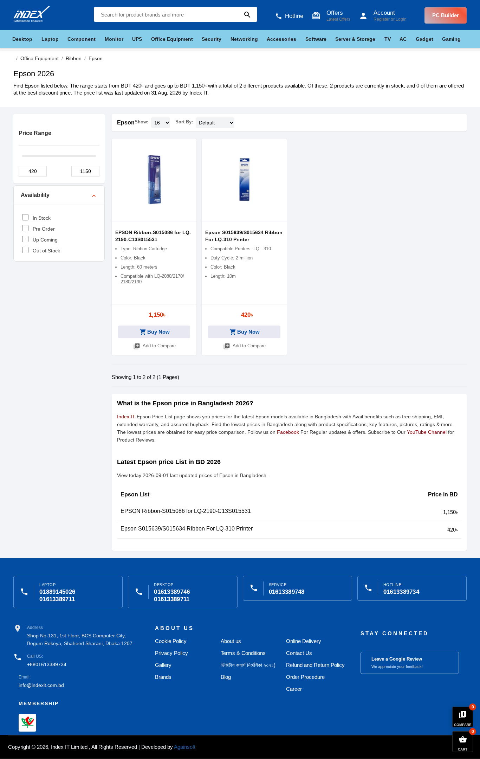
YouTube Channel (427, 432)
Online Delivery (303, 641)
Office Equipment (172, 39)
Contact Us (299, 653)
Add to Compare (154, 346)
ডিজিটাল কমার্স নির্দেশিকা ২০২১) (248, 665)
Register (382, 19)
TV (387, 39)
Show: (141, 121)
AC (403, 39)
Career (294, 689)
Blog (226, 677)
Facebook (288, 432)
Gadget (424, 39)
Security (211, 39)
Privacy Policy (171, 653)
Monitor (114, 39)
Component (81, 39)
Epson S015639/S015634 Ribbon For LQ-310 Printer (187, 529)
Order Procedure (305, 677)
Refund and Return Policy (315, 665)
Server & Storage (355, 39)
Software (315, 39)
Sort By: (184, 121)
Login (401, 19)
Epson (126, 123)
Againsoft (184, 747)
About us (231, 641)
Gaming (451, 39)
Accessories (281, 39)
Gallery (163, 665)
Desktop (22, 39)
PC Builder (445, 15)
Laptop (50, 39)
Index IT (126, 416)
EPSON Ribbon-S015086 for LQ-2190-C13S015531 (186, 511)
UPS (137, 39)
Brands (163, 677)
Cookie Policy (171, 641)
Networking (244, 39)
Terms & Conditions (243, 653)
